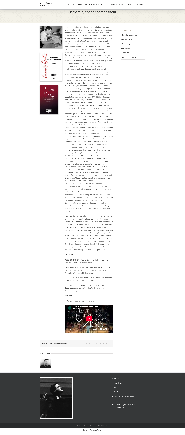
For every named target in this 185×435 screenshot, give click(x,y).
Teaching (125, 53)
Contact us (120, 407)
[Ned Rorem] (45, 360)
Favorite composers (129, 35)
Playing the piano (128, 39)
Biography (117, 379)
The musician (118, 387)
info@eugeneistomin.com (126, 405)
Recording (126, 44)
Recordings (117, 383)
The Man (116, 392)
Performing (126, 48)
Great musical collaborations (123, 396)
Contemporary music (130, 57)
